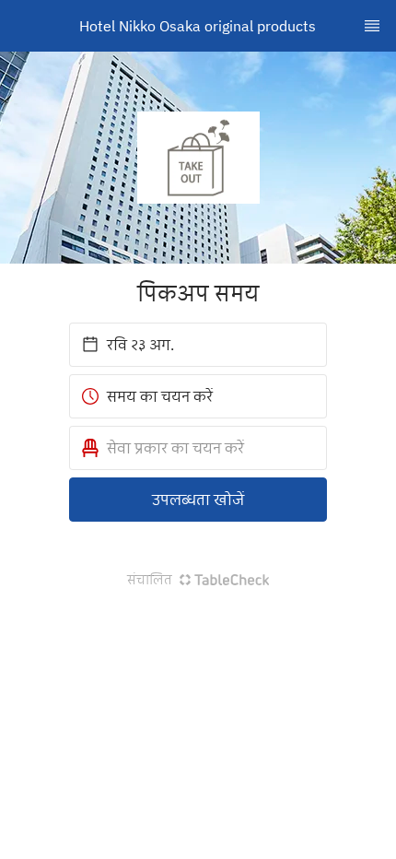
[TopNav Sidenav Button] (372, 26)
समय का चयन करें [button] (160, 396)
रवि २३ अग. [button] (140, 344)
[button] (198, 448)
